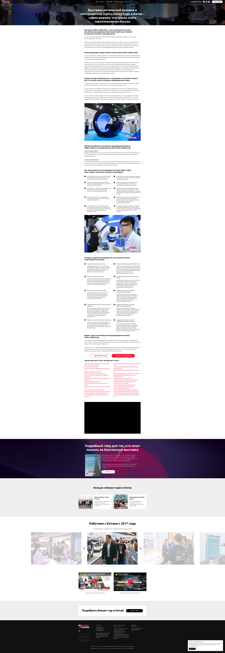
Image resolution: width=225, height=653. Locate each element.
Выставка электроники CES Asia (91, 366)
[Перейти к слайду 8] (111, 566)
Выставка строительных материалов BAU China (94, 373)
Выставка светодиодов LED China (91, 381)
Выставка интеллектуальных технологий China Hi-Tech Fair (97, 391)
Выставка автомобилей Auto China (121, 388)
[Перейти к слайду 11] (114, 566)
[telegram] (204, 2)
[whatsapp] (206, 2)
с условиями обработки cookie (212, 643)
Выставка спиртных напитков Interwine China (123, 386)
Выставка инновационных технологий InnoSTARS (124, 381)
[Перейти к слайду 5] (108, 566)
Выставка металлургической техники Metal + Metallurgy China (127, 373)
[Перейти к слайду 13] (116, 566)
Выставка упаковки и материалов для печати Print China (126, 391)
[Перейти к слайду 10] (113, 566)
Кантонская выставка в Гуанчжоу (91, 365)
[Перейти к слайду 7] (110, 566)
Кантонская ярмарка (118, 1)
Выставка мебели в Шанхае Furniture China (123, 378)
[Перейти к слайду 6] (109, 566)
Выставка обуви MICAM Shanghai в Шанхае (93, 389)
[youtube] (79, 631)
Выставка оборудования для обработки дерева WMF (95, 393)
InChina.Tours (92, 347)
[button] (217, 2)
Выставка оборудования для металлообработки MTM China (127, 393)
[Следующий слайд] (140, 548)
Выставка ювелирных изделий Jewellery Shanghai (124, 384)
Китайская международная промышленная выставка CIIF (97, 363)
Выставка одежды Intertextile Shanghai (92, 371)
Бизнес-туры (109, 1)
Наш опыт (102, 1)
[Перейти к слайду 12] (115, 566)
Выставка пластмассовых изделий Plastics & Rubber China (126, 389)
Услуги (96, 1)
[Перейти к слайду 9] (112, 566)
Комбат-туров (131, 646)
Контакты (127, 1)
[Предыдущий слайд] (84, 548)
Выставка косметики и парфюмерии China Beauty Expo (126, 379)
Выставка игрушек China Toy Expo (121, 383)
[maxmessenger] (209, 2)
